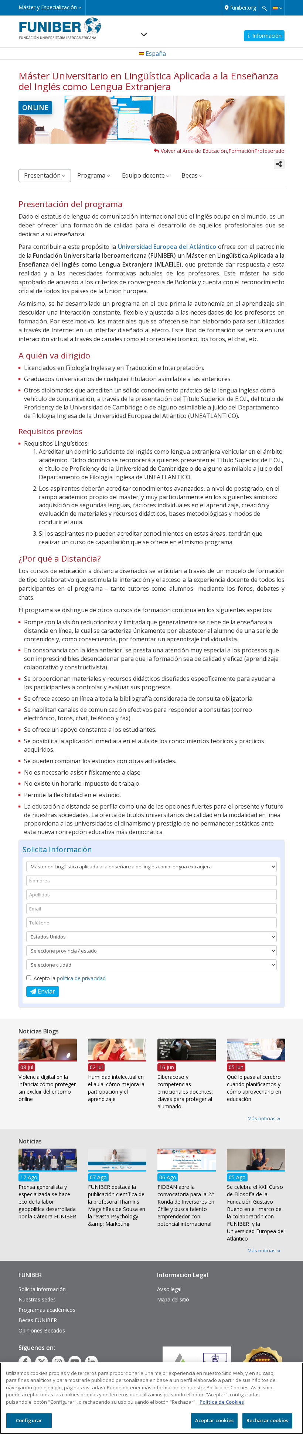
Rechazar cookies (267, 1420)
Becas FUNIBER (37, 1320)
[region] (151, 1398)
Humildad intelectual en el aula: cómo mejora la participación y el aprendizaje (116, 1087)
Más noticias (262, 1118)
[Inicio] (60, 28)
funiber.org (243, 7)
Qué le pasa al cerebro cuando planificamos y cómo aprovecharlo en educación (254, 1087)
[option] (47, 1073)
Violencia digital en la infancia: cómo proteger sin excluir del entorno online (47, 1087)
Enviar (45, 991)
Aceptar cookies (214, 1420)
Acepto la (70, 978)
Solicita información (42, 1289)
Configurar (29, 1420)
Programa (92, 175)
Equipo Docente (144, 175)
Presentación (43, 175)
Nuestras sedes (37, 1299)
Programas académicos (46, 1309)
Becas (190, 175)
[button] (277, 7)
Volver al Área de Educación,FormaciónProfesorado (223, 150)
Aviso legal (169, 1289)
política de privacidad (81, 978)
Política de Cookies (222, 1402)
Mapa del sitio (173, 1299)
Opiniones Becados (41, 1330)
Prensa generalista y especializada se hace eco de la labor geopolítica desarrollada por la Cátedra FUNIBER (47, 1201)
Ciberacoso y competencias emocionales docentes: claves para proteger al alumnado (185, 1091)
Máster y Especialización (48, 7)
